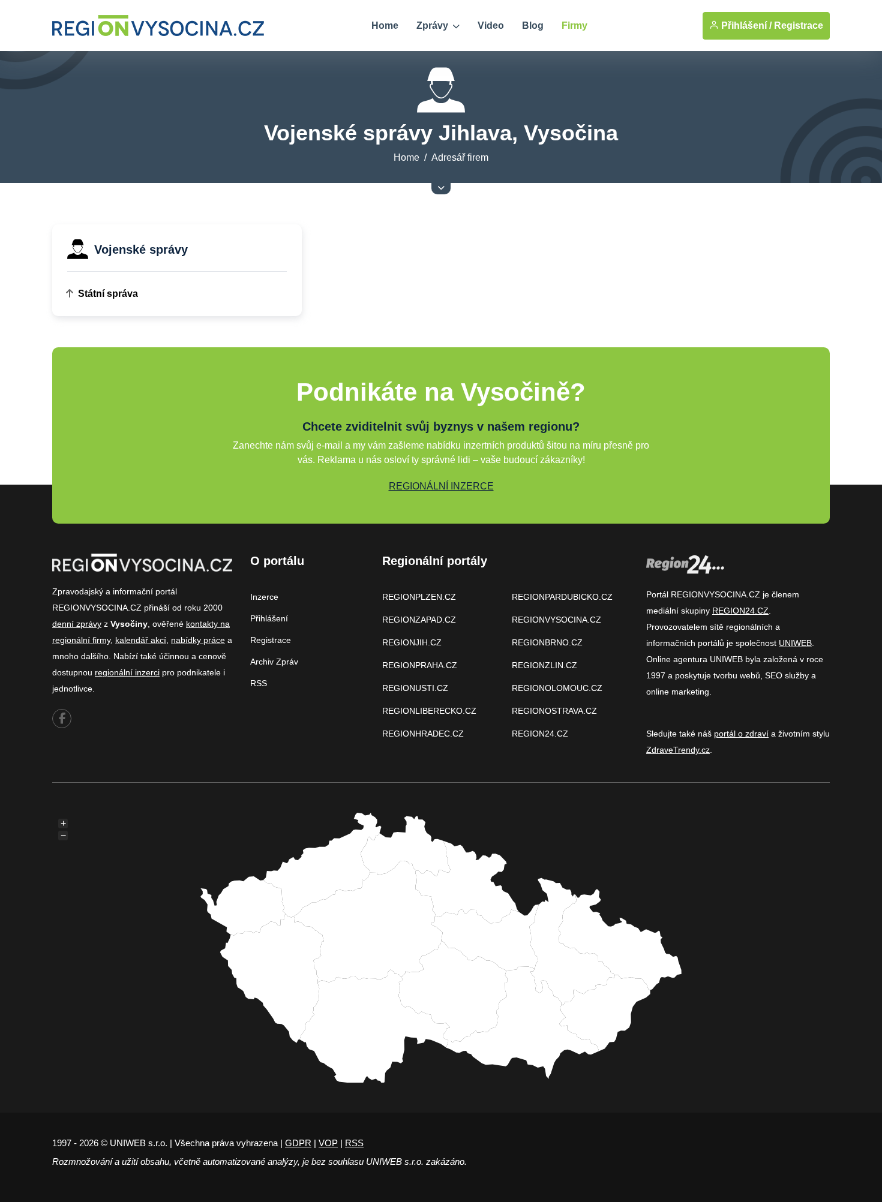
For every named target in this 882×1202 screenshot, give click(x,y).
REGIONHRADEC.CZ (423, 733)
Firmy (574, 25)
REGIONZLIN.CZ (544, 665)
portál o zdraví (741, 733)
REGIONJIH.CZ (412, 642)
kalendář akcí (140, 640)
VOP (328, 1143)
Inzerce (264, 597)
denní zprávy (76, 624)
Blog (533, 25)
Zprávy (433, 25)
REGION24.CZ (540, 733)
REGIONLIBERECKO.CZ (429, 711)
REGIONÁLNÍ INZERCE (441, 486)
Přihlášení (269, 618)
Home (384, 25)
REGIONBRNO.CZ (547, 642)
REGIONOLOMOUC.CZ (557, 688)
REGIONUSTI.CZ (415, 688)
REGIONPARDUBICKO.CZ (562, 597)
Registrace (798, 25)
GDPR (298, 1143)
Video (491, 25)
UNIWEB (795, 643)
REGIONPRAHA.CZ (419, 665)
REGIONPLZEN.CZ (419, 597)
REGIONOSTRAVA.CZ (554, 711)
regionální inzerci (127, 672)
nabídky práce (198, 640)
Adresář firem (459, 157)
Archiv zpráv (274, 661)
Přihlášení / (745, 25)
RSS (258, 683)
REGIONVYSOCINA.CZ (556, 619)
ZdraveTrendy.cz (678, 750)
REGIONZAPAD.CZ (419, 619)
